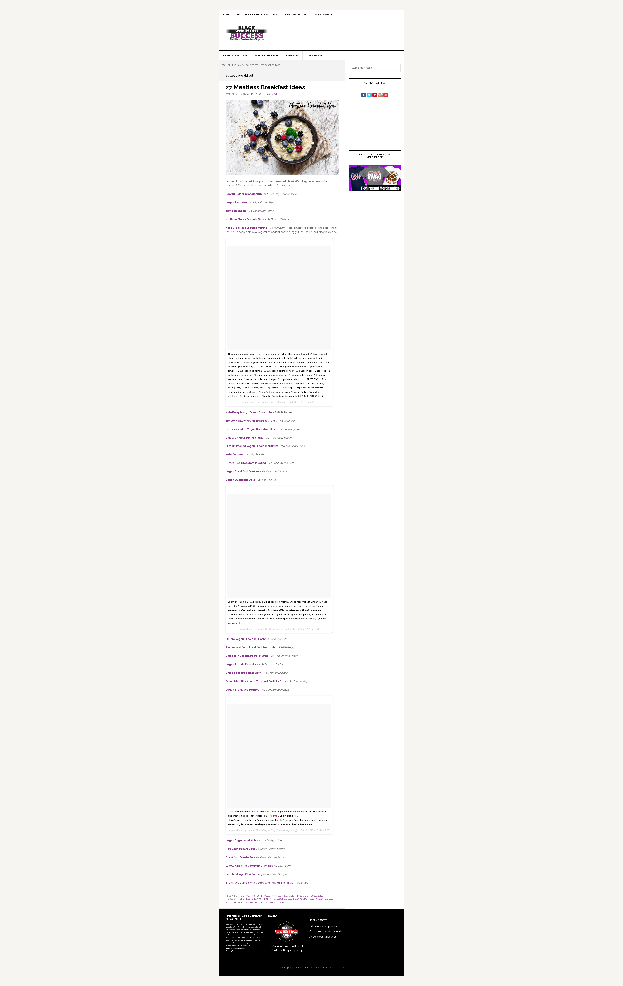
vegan (269, 902)
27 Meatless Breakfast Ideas (265, 87)
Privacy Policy (232, 951)
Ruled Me (265, 402)
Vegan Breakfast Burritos (242, 689)
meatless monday (313, 899)
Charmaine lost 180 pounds (325, 931)
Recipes (259, 896)
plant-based (250, 902)
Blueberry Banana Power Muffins (247, 655)
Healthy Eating (247, 896)
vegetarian (280, 902)
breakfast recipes (261, 899)
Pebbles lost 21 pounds (323, 926)
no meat (238, 902)
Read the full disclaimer (236, 948)
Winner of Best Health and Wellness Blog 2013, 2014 (287, 948)
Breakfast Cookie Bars (240, 857)
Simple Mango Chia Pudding (244, 874)
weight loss (295, 896)
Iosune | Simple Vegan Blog (261, 830)
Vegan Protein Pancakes (242, 664)
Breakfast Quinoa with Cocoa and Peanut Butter (257, 882)
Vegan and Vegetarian (276, 896)
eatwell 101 (263, 629)
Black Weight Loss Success (247, 33)
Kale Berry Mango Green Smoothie (249, 412)
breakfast (245, 899)
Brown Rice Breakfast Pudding (246, 462)
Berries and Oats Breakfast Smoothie (251, 647)
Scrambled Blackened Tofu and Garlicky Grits (256, 681)
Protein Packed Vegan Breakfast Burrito (252, 446)
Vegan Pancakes (237, 202)
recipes (261, 902)
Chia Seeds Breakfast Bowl (243, 672)
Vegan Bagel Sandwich (241, 840)
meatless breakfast (292, 899)
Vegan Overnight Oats (240, 479)
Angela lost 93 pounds (322, 936)
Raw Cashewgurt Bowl (240, 848)
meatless (276, 899)
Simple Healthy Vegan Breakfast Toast (251, 420)
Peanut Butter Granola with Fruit (247, 194)
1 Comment (271, 94)
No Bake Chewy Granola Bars (245, 219)
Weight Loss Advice (313, 896)
